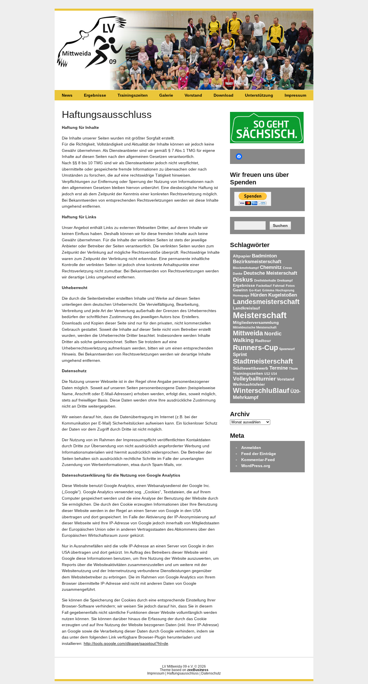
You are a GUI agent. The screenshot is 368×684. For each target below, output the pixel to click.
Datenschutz (211, 673)
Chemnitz (271, 267)
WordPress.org (255, 465)
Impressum (295, 95)
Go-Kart (255, 290)
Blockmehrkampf (246, 268)
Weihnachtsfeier (249, 384)
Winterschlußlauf (261, 390)
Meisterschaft (260, 315)
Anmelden (251, 447)
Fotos (290, 285)
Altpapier (242, 256)
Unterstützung (259, 95)
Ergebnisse (95, 95)
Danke (237, 273)
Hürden (258, 295)
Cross (287, 268)
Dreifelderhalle (265, 280)
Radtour (263, 340)
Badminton (264, 256)
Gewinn (240, 290)
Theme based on (184, 670)
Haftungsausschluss (183, 673)
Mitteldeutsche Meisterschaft (255, 327)
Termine (278, 368)
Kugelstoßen (282, 295)
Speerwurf (287, 349)
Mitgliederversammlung (256, 322)
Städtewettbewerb (250, 368)
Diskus (243, 279)
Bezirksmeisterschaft (257, 261)
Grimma (268, 290)
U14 (274, 373)
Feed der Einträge (258, 453)
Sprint (240, 354)
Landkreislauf (246, 308)
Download (223, 95)
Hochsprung (284, 290)
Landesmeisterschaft (266, 301)
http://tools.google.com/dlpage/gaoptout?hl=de (126, 643)
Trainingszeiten (133, 95)
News (67, 95)
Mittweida (248, 333)
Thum (293, 368)
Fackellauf (264, 285)
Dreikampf (285, 280)
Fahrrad (279, 285)
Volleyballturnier (254, 379)
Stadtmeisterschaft (263, 361)
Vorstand (193, 95)
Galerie (166, 95)
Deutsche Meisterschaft (270, 273)
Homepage (241, 295)
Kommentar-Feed (258, 459)
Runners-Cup (255, 347)
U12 (267, 373)
